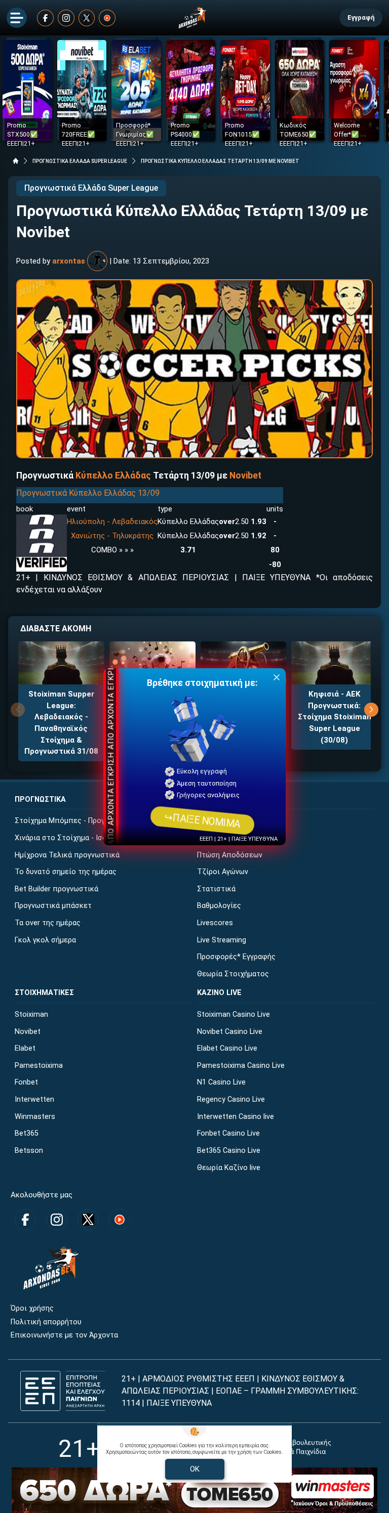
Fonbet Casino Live (228, 1133)
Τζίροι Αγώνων (222, 872)
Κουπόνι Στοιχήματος (235, 838)
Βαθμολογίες (219, 905)
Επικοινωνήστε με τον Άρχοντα (64, 1335)
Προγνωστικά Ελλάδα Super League (91, 188)
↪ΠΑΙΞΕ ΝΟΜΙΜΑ (202, 820)
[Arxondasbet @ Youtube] (107, 18)
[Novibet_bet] (41, 519)
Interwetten (34, 1099)
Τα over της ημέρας (48, 923)
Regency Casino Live (231, 1099)
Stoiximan (31, 1014)
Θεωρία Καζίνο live (228, 1167)
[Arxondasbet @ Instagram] (66, 18)
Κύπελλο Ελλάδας (113, 475)
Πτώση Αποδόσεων (229, 855)
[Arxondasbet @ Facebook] (45, 18)
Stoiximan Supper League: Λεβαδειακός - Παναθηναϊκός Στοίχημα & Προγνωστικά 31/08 (61, 722)
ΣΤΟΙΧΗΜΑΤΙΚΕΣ (44, 992)
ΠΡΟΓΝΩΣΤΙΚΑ (40, 799)
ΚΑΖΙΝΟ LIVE (219, 992)
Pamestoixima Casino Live (241, 1065)
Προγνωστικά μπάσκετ (53, 905)
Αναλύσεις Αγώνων (229, 820)
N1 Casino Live (221, 1082)
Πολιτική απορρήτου (46, 1322)
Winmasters (35, 1116)
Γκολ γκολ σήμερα (45, 940)
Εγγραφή (360, 17)
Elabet (25, 1048)
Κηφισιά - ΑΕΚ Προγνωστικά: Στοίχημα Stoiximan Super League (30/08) (334, 716)
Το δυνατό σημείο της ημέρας (65, 872)
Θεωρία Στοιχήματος (233, 974)
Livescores (215, 923)
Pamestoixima (39, 1065)
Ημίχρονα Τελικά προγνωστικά (67, 855)
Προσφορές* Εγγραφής (236, 957)
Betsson (29, 1150)
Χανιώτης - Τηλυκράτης (112, 535)
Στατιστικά (216, 889)
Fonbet (26, 1082)
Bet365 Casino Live (228, 1150)
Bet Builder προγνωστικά (56, 889)
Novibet (245, 475)
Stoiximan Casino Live (233, 1014)
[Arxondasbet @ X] (87, 18)
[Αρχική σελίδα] (16, 161)
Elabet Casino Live (227, 1048)
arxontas (68, 261)
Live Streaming (221, 940)
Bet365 (26, 1133)
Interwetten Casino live (235, 1116)
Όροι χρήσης (32, 1308)
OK (195, 1469)
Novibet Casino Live (229, 1031)
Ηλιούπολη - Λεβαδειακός (112, 521)
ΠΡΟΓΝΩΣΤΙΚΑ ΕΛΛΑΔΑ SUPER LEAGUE (79, 161)
